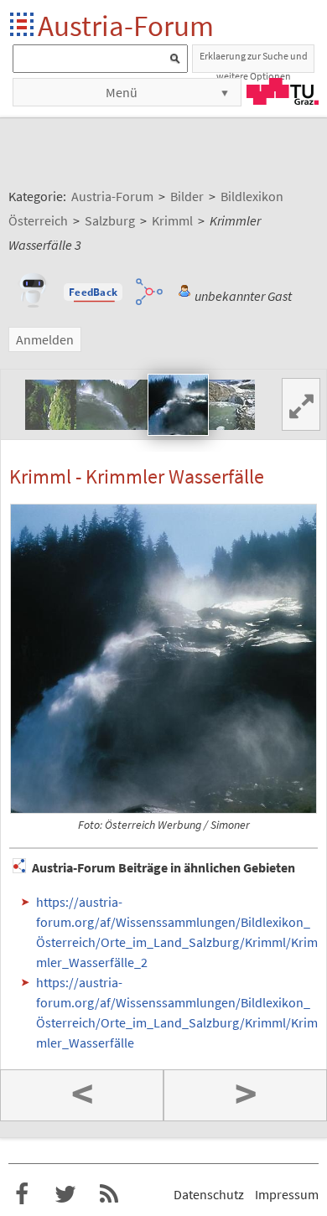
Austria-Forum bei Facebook (21, 1194)
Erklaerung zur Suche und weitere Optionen (254, 61)
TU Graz (283, 91)
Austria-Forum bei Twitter (65, 1194)
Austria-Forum (126, 25)
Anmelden (45, 339)
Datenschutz (209, 1194)
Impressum (287, 1194)
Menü (122, 92)
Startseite (23, 25)
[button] (93, 292)
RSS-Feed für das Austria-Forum (109, 1194)
